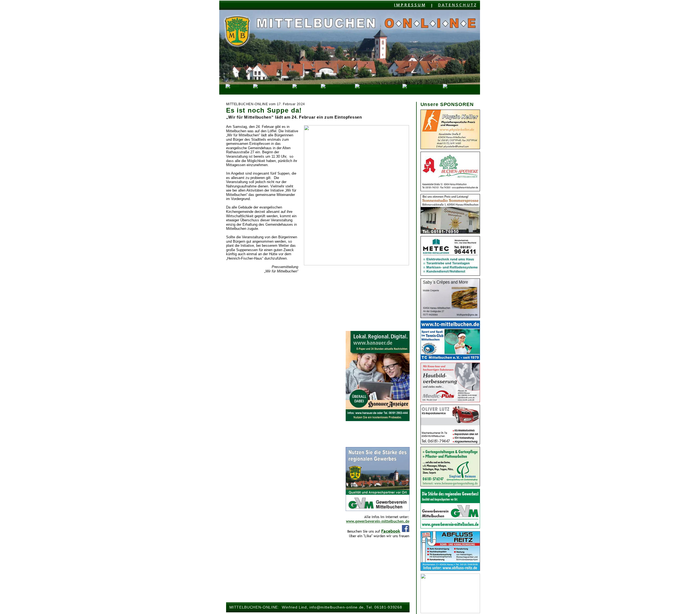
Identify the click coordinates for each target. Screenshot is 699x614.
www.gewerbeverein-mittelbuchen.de (377, 521)
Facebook (390, 531)
